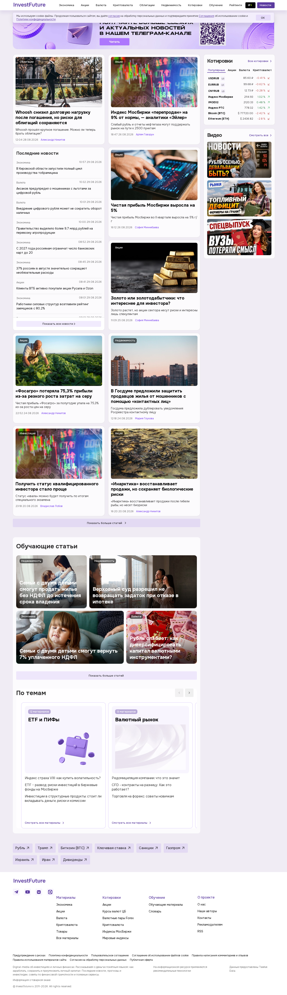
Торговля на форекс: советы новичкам (143, 796)
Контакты (204, 918)
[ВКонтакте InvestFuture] (39, 892)
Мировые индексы (116, 938)
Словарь (155, 911)
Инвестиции (28, 433)
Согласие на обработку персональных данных (98, 960)
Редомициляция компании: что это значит (146, 778)
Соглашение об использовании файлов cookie (160, 955)
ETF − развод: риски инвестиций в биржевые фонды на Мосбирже (61, 787)
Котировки (112, 897)
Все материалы (67, 938)
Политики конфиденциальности (36, 19)
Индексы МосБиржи (117, 931)
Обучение (157, 897)
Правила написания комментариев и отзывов (220, 955)
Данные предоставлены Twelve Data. (248, 969)
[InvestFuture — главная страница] (29, 5)
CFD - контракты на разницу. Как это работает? (141, 787)
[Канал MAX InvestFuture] (50, 892)
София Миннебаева (147, 227)
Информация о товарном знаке (31, 980)
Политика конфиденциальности (68, 955)
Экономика (23, 162)
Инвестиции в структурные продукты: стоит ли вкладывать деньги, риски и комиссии (63, 798)
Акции (119, 61)
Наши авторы (207, 911)
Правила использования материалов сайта (39, 960)
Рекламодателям (209, 924)
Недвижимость (125, 340)
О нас (201, 904)
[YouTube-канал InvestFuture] (27, 892)
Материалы (65, 897)
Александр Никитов (53, 139)
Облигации (27, 61)
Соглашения (206, 16)
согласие (114, 16)
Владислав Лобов (51, 506)
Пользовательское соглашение (110, 955)
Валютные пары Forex (118, 918)
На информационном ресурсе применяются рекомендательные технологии (180, 969)
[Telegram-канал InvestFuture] (143, 32)
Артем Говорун (145, 134)
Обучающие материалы (166, 905)
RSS (200, 931)
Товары (61, 931)
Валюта (20, 182)
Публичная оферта (141, 960)
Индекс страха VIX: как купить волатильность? (63, 778)
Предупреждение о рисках (29, 955)
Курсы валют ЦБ (114, 911)
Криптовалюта (67, 925)
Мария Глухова (144, 418)
